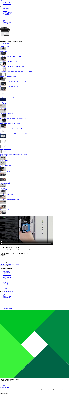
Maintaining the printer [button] (5, 183)
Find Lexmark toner (7, 277)
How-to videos (6, 23)
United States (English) (8, 2)
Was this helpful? (3, 254)
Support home (6, 271)
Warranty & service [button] (7, 13)
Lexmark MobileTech (7, 287)
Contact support (8, 265)
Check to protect (6, 279)
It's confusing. (6, 262)
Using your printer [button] (4, 103)
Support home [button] (6, 8)
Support (4, 20)
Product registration (7, 273)
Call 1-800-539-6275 (7, 307)
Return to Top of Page (4, 387)
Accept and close (4, 393)
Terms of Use (5, 385)
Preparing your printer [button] (4, 46)
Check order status (7, 281)
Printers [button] (4, 9)
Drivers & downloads (7, 272)
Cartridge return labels (7, 278)
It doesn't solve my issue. (8, 261)
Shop (4, 294)
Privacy (4, 382)
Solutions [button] (5, 11)
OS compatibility (6, 285)
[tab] (34, 46)
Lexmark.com (8, 291)
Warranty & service (7, 275)
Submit (2, 265)
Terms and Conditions (7, 383)
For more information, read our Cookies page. (26, 390)
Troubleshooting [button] (3, 189)
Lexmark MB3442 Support (6, 43)
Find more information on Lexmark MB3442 (9, 264)
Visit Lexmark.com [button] (7, 4)
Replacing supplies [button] (4, 155)
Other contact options (7, 308)
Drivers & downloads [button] (7, 12)
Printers (4, 21)
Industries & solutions (7, 297)
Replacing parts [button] (3, 166)
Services (4, 298)
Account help (5, 283)
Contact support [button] (6, 14)
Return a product (6, 282)
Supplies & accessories (7, 296)
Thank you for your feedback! (6, 252)
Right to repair (6, 288)
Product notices (6, 284)
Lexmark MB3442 (7, 22)
